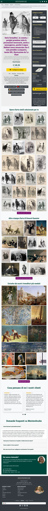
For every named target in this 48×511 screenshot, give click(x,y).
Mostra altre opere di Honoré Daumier (24, 278)
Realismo (11, 4)
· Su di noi (3, 497)
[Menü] (1, 1)
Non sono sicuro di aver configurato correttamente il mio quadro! (18, 449)
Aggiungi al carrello (40, 89)
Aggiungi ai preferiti (23, 86)
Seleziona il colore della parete (17, 89)
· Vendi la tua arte (20, 489)
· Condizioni (4, 489)
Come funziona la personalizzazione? (12, 426)
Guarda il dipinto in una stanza (17, 92)
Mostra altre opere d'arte (24, 381)
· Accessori (19, 494)
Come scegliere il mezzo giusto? (11, 445)
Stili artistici (7, 4)
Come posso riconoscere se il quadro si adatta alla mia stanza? (18, 441)
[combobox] (39, 22)
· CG (3, 491)
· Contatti (3, 488)
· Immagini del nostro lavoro (22, 492)
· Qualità (18, 491)
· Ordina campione (20, 495)
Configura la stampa (17, 70)
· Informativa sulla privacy (6, 492)
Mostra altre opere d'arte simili (24, 213)
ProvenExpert (11, 409)
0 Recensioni (19, 95)
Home (2, 4)
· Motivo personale (20, 488)
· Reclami (3, 495)
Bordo (33, 20)
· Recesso (3, 494)
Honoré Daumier (17, 4)
